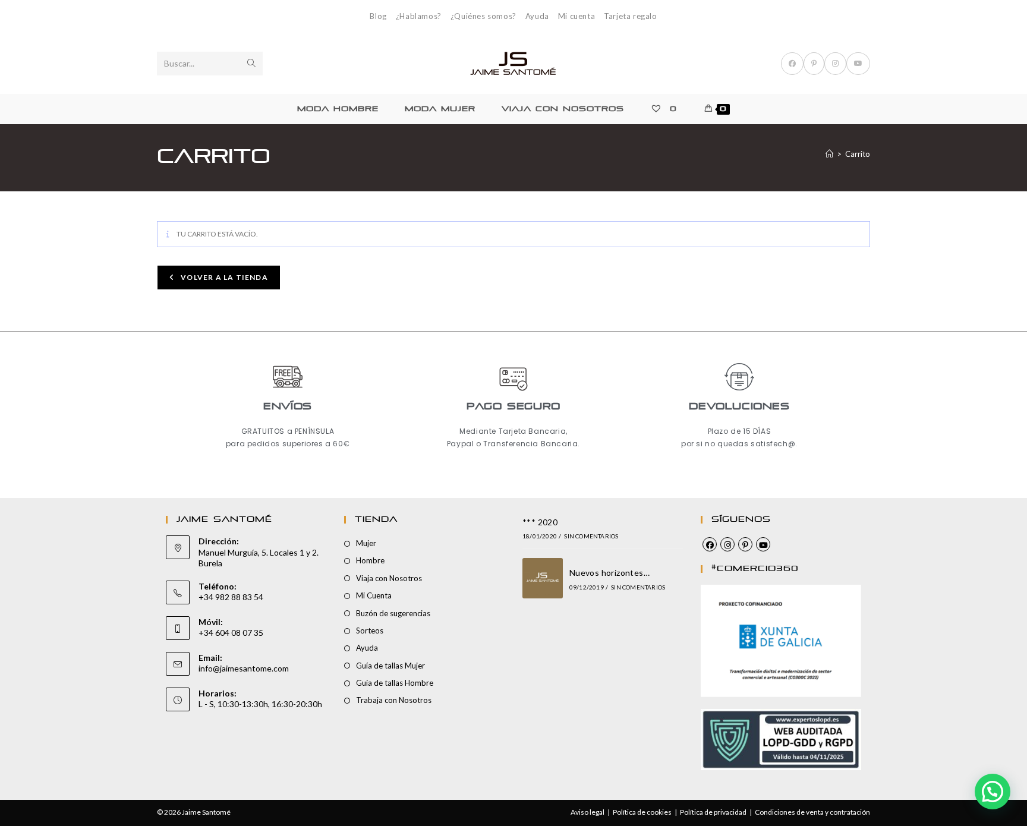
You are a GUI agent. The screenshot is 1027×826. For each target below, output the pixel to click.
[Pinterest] (745, 544)
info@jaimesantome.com (244, 668)
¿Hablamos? (419, 16)
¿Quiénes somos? (483, 16)
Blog (378, 16)
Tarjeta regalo (630, 16)
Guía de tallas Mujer (390, 665)
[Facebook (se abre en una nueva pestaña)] (792, 63)
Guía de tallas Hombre (394, 683)
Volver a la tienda (223, 277)
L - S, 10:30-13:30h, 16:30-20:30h (260, 704)
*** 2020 (539, 522)
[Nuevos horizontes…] (542, 578)
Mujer (366, 543)
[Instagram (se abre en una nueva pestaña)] (835, 63)
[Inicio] (829, 154)
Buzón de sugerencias (393, 613)
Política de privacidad (713, 812)
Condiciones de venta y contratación (812, 812)
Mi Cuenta (374, 595)
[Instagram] (727, 544)
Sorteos (369, 630)
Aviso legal (587, 812)
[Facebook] (709, 544)
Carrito (857, 154)
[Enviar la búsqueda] (251, 63)
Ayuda (537, 16)
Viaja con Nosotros (389, 578)
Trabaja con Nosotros (393, 700)
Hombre (370, 560)
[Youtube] (763, 544)
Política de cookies (642, 812)
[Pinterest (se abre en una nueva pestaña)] (814, 63)
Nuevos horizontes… (609, 573)
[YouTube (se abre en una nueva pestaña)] (858, 63)
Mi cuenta (576, 16)
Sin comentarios (591, 536)
